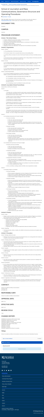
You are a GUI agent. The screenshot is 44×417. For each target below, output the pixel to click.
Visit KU (3, 390)
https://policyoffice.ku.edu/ (6, 20)
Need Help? (4, 386)
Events (3, 400)
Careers (3, 403)
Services (29, 1)
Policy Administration (6, 376)
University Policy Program (7, 378)
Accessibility (4, 409)
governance (5, 16)
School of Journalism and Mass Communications (18, 4)
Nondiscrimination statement (7, 408)
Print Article (7, 342)
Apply (3, 392)
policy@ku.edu (5, 366)
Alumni (3, 405)
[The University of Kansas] (8, 357)
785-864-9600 (4, 367)
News (3, 397)
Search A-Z (7, 1)
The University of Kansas (39, 413)
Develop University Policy (7, 381)
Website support (10, 409)
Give (3, 395)
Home (2, 1)
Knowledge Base (35, 1)
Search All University (14, 1)
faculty (9, 16)
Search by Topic (23, 1)
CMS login (17, 409)
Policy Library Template (6, 384)
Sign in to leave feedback (7, 338)
